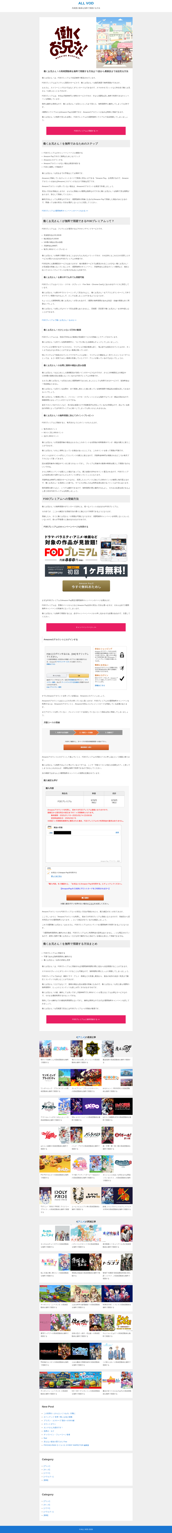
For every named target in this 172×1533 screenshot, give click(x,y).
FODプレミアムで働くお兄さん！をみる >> (59, 320)
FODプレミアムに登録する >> (86, 131)
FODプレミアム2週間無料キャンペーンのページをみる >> (65, 211)
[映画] (46, 1480)
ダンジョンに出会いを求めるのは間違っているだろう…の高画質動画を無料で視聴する (117, 1177)
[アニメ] (81, 1037)
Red (45, 1438)
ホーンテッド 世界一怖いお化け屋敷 (58, 1417)
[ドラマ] (47, 1473)
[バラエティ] (49, 1477)
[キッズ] (47, 1470)
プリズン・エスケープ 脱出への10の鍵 (59, 1420)
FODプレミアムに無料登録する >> (86, 1019)
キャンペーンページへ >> (86, 627)
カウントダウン (50, 1424)
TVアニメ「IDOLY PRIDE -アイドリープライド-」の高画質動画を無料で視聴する (55, 1209)
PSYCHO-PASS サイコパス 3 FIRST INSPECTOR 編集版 (66, 1445)
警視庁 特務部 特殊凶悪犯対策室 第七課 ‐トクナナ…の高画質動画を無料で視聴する (116, 1275)
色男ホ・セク (49, 1431)
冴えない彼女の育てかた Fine (55, 1442)
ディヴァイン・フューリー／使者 (57, 1435)
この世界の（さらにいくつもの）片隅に (59, 1413)
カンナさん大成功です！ (53, 1428)
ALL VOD (86, 3)
